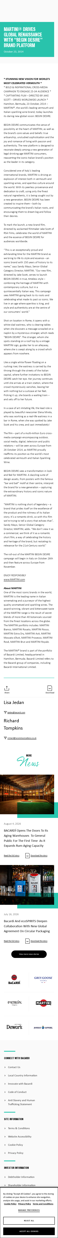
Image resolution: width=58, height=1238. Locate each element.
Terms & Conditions (19, 1128)
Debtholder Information (21, 1177)
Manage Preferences (29, 1210)
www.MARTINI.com (14, 579)
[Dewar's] (14, 1027)
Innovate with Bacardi (20, 1084)
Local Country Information (22, 1075)
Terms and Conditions (43, 1204)
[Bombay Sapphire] (43, 1028)
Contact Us (14, 1067)
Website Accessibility (19, 1136)
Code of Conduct (17, 1092)
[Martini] (43, 1003)
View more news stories (29, 954)
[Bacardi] (14, 980)
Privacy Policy (15, 1153)
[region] (29, 1212)
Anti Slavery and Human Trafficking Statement (21, 1102)
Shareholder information (21, 1185)
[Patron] (14, 1003)
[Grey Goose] (43, 980)
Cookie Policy (15, 1145)
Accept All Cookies (29, 1231)
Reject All (29, 1221)
